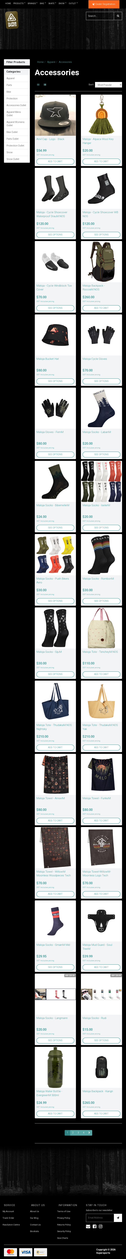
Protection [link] (12, 98)
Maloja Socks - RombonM (98, 579)
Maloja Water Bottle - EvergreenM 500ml (49, 1093)
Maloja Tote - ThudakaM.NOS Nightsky (54, 727)
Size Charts (62, 1238)
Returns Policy (64, 1224)
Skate (51, 3)
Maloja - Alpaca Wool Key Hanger (98, 141)
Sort (91, 84)
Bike (42, 3)
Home (8, 3)
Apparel (51, 62)
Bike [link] (9, 92)
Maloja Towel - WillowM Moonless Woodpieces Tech (53, 874)
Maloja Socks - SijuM (49, 652)
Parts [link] (9, 85)
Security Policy (64, 1231)
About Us (34, 1211)
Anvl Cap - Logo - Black (50, 139)
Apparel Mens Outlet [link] (14, 113)
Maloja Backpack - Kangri (98, 1091)
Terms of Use (63, 1211)
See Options (55, 234)
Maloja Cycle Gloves (95, 359)
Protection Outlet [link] (15, 145)
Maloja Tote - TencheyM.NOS (100, 652)
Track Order (8, 1218)
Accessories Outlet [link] (16, 105)
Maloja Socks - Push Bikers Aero (52, 581)
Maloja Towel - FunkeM (97, 798)
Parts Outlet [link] (13, 139)
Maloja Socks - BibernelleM (52, 505)
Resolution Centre (11, 1224)
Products (18, 3)
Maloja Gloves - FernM (49, 432)
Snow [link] (10, 152)
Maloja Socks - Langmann (52, 1018)
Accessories (65, 62)
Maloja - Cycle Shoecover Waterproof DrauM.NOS (51, 214)
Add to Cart (55, 161)
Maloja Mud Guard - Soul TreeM (97, 947)
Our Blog (34, 1218)
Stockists (34, 1231)
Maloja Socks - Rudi (94, 1018)
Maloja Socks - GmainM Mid (53, 945)
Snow (61, 3)
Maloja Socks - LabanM (97, 432)
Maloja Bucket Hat (47, 359)
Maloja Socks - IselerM (96, 505)
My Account (8, 1211)
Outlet (72, 3)
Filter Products (15, 62)
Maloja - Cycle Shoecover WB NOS (100, 214)
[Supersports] (12, 19)
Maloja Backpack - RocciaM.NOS (94, 288)
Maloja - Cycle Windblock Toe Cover (54, 288)
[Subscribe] (118, 1218)
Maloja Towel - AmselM (50, 798)
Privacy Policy (63, 1218)
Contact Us (35, 1224)
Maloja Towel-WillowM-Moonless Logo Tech (97, 874)
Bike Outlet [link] (12, 132)
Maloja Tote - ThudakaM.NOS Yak (100, 727)
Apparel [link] (11, 78)
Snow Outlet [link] (13, 159)
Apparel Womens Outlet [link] (15, 123)
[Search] (118, 16)
